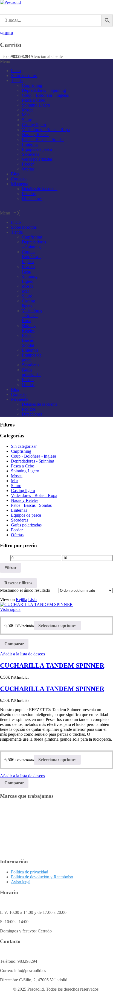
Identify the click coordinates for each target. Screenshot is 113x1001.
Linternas (30, 144)
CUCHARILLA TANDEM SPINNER (52, 665)
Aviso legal (20, 881)
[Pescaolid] (10, 2)
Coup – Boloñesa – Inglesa (45, 95)
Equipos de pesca (37, 149)
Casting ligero (34, 124)
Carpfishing (32, 85)
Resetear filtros (18, 583)
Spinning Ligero (36, 105)
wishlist (6, 33)
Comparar (14, 643)
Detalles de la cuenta (39, 188)
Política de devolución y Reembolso (42, 877)
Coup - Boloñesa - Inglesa (33, 456)
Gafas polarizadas (37, 159)
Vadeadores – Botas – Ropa (46, 129)
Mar (25, 115)
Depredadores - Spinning (32, 461)
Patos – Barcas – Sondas (43, 139)
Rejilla (21, 599)
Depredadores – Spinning (44, 90)
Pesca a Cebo (33, 100)
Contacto (19, 178)
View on (7, 599)
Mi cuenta (19, 183)
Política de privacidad (29, 872)
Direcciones (32, 198)
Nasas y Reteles (35, 134)
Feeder (28, 164)
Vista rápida (10, 609)
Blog (15, 174)
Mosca (27, 110)
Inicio (16, 70)
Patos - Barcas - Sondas (31, 505)
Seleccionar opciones (57, 625)
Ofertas (28, 169)
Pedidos (29, 193)
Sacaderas (30, 154)
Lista (32, 599)
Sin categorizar (24, 446)
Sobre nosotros (24, 75)
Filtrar (10, 567)
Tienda (17, 80)
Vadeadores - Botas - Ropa (34, 495)
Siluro (27, 119)
